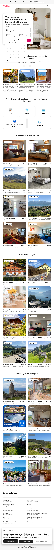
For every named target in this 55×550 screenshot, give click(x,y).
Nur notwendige (26, 541)
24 (7, 57)
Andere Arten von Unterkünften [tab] (10, 496)
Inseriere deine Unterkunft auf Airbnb (40, 6)
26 (13, 57)
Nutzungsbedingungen (30, 547)
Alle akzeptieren (10, 541)
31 (7, 60)
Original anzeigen (40, 1)
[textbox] (11, 36)
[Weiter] (30, 66)
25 (10, 57)
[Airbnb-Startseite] (6, 6)
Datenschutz (21, 547)
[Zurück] (24, 66)
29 (21, 57)
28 (18, 57)
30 (24, 57)
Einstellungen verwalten (41, 541)
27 (16, 57)
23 (24, 54)
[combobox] (17, 31)
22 (21, 54)
